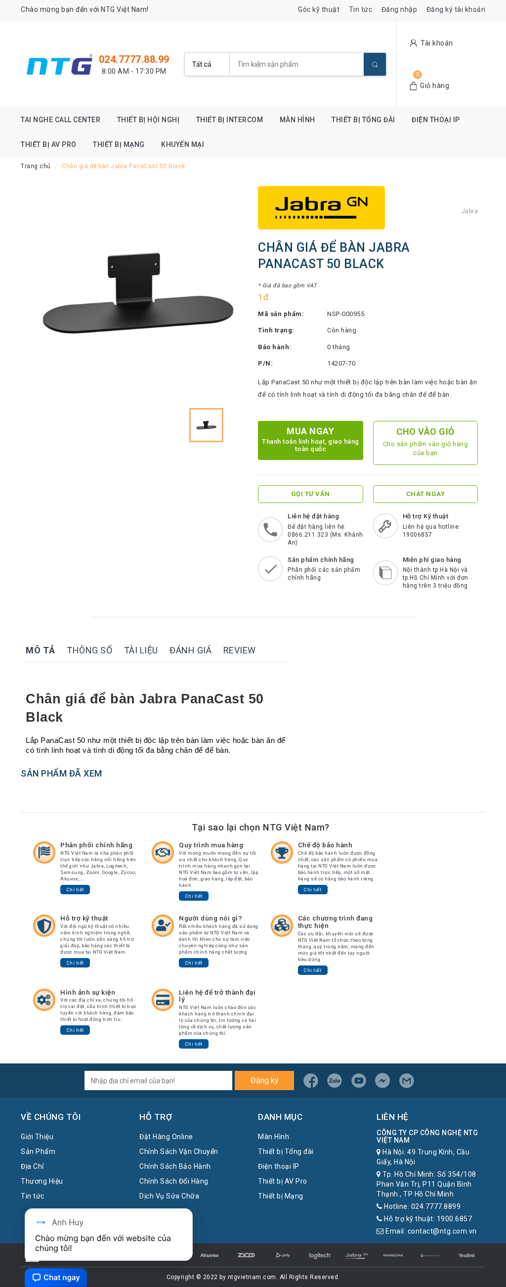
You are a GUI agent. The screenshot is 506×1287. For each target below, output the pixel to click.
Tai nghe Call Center (60, 120)
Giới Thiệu (37, 1137)
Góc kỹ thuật (318, 9)
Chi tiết (75, 889)
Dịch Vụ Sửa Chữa (169, 1196)
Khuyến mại (182, 144)
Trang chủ (36, 166)
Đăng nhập (399, 9)
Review (239, 650)
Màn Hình (297, 120)
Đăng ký (265, 1080)
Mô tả (40, 650)
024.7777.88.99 (134, 59)
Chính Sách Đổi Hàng (174, 1181)
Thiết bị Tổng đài (363, 120)
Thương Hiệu (42, 1181)
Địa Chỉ (32, 1166)
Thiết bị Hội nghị (148, 120)
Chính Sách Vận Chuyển (178, 1151)
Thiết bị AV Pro (49, 144)
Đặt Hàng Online (166, 1137)
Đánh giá (190, 650)
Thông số (89, 650)
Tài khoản (437, 43)
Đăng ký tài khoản (456, 9)
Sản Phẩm (38, 1151)
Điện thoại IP (436, 120)
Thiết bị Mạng (119, 144)
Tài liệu (141, 650)
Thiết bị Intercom (229, 120)
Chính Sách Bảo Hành (175, 1166)
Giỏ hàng (434, 86)
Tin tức (361, 9)
